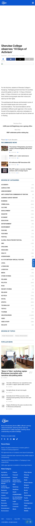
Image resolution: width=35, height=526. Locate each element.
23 (18, 158)
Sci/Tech (4, 295)
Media (3, 273)
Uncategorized (6, 315)
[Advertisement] (17, 24)
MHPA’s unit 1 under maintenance (19, 156)
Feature (4, 230)
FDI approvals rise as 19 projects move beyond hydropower (17, 452)
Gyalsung (4, 246)
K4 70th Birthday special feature (12, 259)
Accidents (4, 184)
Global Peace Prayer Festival (11, 240)
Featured (4, 233)
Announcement (6, 191)
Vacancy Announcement (21, 335)
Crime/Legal (5, 204)
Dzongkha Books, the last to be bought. (16, 390)
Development (5, 210)
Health (3, 253)
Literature (5, 266)
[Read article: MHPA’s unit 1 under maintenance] (4, 157)
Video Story (5, 321)
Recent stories (6, 289)
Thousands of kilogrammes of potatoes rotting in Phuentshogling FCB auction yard (20, 148)
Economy (4, 217)
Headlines (4, 250)
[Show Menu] (33, 2)
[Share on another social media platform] (29, 59)
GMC (2, 243)
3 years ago (13, 152)
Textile (3, 308)
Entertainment (6, 224)
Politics (4, 282)
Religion (4, 292)
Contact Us (9, 519)
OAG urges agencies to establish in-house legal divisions (16, 465)
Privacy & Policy (27, 519)
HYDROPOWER (5, 256)
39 (18, 164)
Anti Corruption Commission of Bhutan (14, 194)
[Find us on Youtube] (14, 439)
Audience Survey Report (9, 198)
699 (18, 172)
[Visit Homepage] (4, 2)
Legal (3, 263)
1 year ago (13, 172)
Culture (4, 207)
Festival (4, 237)
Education (4, 220)
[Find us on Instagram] (10, 439)
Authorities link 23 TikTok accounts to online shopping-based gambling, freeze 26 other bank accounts (18, 397)
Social (3, 299)
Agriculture (5, 188)
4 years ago (13, 164)
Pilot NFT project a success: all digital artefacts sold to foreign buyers (20, 170)
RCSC (3, 286)
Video (3, 318)
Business (4, 201)
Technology (5, 305)
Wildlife (4, 325)
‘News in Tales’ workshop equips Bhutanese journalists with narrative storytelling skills (14, 373)
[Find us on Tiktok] (17, 439)
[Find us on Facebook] (1, 439)
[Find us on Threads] (7, 439)
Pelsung (4, 279)
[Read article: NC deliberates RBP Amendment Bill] (4, 164)
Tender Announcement (7, 335)
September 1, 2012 (6, 55)
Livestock (4, 269)
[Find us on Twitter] (4, 439)
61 (18, 152)
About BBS (17, 519)
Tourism (4, 312)
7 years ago (13, 158)
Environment (5, 227)
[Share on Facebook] (10, 59)
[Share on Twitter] (20, 59)
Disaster (4, 214)
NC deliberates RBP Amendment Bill (19, 162)
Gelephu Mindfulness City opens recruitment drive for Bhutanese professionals (19, 405)
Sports (3, 302)
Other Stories (6, 276)
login (6, 139)
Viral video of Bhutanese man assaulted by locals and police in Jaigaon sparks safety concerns (19, 383)
